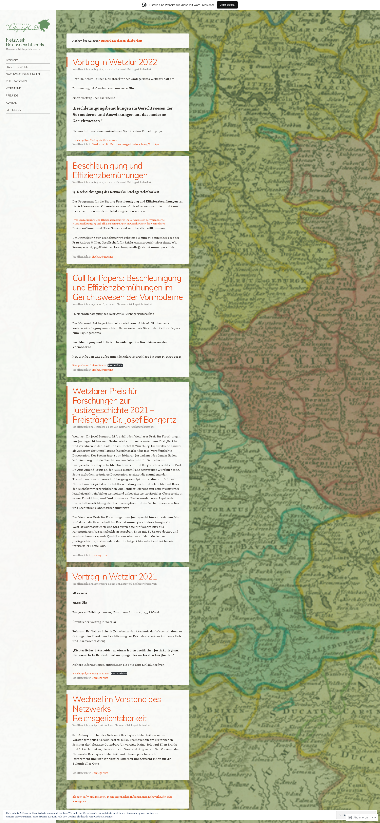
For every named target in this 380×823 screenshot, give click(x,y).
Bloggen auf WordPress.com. (89, 796)
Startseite (12, 60)
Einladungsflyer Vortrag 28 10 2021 (90, 673)
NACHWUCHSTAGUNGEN (23, 74)
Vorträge (153, 144)
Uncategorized (100, 555)
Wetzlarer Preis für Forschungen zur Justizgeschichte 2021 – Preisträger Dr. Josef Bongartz (124, 405)
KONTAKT (12, 102)
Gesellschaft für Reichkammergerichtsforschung (119, 144)
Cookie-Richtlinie (103, 816)
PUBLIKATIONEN (16, 81)
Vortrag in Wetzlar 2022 (114, 62)
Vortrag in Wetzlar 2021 (114, 576)
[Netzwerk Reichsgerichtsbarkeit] (28, 26)
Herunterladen (115, 365)
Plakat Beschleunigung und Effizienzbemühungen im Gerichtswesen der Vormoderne (118, 223)
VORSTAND (13, 88)
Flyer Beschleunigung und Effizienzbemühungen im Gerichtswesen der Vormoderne (118, 219)
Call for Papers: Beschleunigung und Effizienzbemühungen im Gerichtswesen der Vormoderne (127, 287)
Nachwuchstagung (102, 256)
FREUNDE (12, 95)
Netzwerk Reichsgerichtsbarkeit (27, 42)
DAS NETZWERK (17, 67)
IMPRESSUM (14, 110)
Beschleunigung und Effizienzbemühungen (109, 170)
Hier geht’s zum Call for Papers (88, 365)
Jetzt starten (227, 4)
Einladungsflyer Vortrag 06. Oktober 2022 (94, 139)
